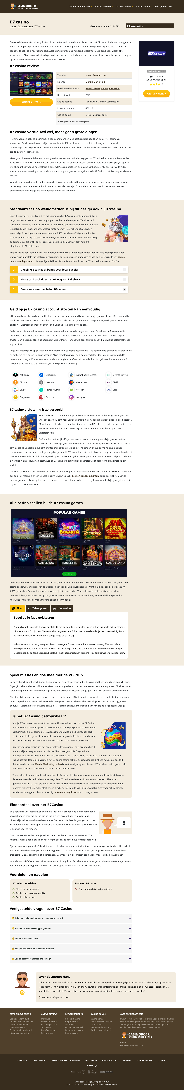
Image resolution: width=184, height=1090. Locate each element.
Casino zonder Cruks (79, 6)
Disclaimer (91, 1060)
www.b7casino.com (96, 75)
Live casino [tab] (64, 608)
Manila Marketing (95, 81)
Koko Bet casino (48, 1030)
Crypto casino (71, 1021)
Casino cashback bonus (101, 1030)
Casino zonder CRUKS (19, 1018)
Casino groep (47, 1033)
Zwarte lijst (92, 1065)
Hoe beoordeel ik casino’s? (66, 1060)
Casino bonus (143, 6)
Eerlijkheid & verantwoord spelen (74, 121)
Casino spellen (123, 6)
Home (13, 26)
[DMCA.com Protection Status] (106, 1071)
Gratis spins (96, 1024)
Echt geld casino (163, 6)
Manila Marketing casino (48, 764)
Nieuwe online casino (19, 1033)
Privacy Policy (110, 1060)
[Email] (22, 992)
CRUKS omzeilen (17, 1027)
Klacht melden (144, 1060)
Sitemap (127, 1060)
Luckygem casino (49, 1021)
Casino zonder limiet (19, 1024)
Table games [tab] (40, 608)
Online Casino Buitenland (21, 1021)
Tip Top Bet (46, 1027)
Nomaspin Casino (110, 88)
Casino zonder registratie (21, 1030)
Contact (162, 1060)
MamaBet (45, 1018)
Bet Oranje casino (49, 1024)
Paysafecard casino (74, 1030)
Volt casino (70, 1024)
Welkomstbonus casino (101, 1021)
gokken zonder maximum (86, 475)
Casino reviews (103, 6)
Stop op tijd (99, 1081)
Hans (66, 976)
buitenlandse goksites (66, 792)
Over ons (22, 1060)
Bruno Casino (93, 88)
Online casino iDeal (74, 1027)
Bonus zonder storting (101, 1027)
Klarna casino (71, 1033)
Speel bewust (39, 1060)
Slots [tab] (19, 608)
